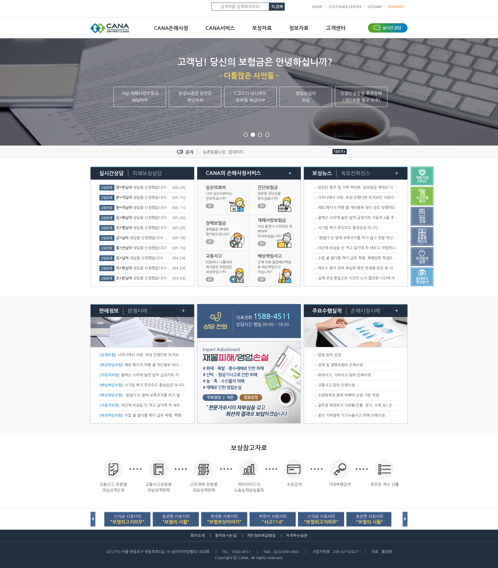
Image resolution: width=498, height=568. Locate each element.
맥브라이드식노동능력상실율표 (249, 487)
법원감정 (422, 219)
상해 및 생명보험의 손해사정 (340, 365)
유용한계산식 (422, 240)
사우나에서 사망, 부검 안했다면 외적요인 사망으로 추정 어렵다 (367, 197)
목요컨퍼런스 (355, 173)
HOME (317, 7)
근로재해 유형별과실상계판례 (203, 487)
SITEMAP (374, 7)
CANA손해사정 (171, 28)
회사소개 (197, 535)
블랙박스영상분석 (422, 280)
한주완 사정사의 (224, 519)
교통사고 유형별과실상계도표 (113, 487)
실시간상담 (111, 173)
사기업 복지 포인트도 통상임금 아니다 (348, 228)
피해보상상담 (147, 173)
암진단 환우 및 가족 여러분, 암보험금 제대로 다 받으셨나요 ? (366, 187)
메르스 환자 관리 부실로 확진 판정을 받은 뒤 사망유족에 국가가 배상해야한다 (379, 268)
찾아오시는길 (226, 535)
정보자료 (299, 28)
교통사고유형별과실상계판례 (158, 487)
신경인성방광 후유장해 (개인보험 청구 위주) (361, 96)
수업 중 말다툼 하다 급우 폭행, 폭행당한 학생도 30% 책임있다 (368, 258)
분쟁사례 (137, 311)
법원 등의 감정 (329, 355)
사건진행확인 (422, 199)
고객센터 (336, 28)
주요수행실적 (327, 311)
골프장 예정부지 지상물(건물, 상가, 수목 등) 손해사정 (360, 405)
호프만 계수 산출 (384, 484)
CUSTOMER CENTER (345, 7)
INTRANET (396, 7)
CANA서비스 (220, 28)
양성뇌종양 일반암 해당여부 (195, 96)
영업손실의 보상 (306, 96)
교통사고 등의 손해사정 (336, 385)
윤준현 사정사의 (176, 519)
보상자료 (262, 28)
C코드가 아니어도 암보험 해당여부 (250, 96)
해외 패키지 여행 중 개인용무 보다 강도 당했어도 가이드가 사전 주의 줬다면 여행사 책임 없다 (391, 208)
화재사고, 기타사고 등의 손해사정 (344, 375)
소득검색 (294, 484)
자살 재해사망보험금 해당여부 (140, 96)
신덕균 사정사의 (127, 519)
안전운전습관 (422, 260)
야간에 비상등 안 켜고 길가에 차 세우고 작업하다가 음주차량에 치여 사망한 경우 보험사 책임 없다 (395, 248)
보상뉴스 (322, 173)
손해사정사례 (365, 311)
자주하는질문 (297, 535)
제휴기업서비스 (422, 179)
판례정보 (109, 311)
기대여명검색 (339, 484)
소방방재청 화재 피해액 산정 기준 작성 (348, 395)
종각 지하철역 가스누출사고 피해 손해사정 (351, 415)
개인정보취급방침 (261, 535)
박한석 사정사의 (272, 519)
